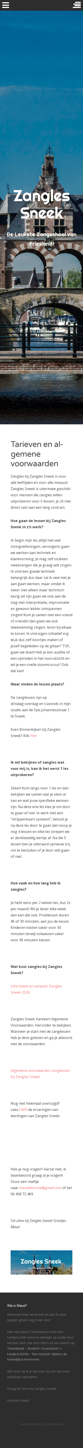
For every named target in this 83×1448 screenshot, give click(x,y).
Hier (33, 735)
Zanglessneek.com (32, 1424)
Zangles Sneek (41, 204)
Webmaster (55, 1424)
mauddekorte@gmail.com (40, 1187)
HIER (23, 1109)
